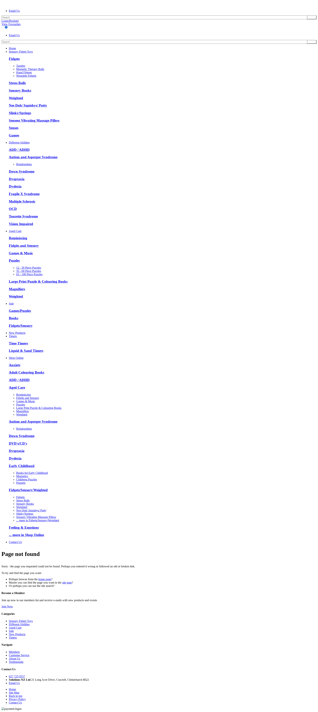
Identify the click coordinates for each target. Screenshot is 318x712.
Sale (11, 303)
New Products (17, 332)
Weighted (16, 98)
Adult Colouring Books (26, 372)
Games (14, 135)
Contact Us (15, 542)
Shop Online (16, 357)
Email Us (14, 10)
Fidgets (14, 59)
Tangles (20, 65)
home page (44, 579)
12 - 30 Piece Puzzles (28, 267)
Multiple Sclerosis (22, 201)
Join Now (7, 606)
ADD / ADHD (19, 150)
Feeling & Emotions (24, 527)
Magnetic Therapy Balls (30, 69)
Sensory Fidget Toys (21, 51)
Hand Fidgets (24, 72)
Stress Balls (17, 83)
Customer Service (19, 655)
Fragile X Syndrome (24, 194)
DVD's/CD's (18, 443)
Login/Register (10, 20)
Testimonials (16, 661)
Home (12, 48)
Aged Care (15, 231)
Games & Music (21, 253)
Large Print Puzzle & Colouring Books (38, 281)
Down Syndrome (21, 171)
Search (312, 17)
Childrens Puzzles (26, 479)
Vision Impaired (21, 224)
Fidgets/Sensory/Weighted (28, 490)
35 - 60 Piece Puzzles (28, 271)
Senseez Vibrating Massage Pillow (34, 120)
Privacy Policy (17, 699)
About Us (14, 658)
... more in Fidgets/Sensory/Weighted (37, 520)
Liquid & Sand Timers (26, 351)
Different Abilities (19, 142)
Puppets (20, 482)
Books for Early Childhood (32, 472)
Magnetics (22, 476)
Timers (13, 336)
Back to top (15, 695)
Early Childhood (21, 466)
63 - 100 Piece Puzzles (29, 274)
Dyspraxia (16, 179)
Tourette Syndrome (23, 216)
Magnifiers (17, 289)
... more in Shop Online (26, 535)
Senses (13, 128)
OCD (13, 209)
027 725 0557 (17, 676)
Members (14, 651)
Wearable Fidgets (26, 75)
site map (67, 582)
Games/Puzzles (20, 311)
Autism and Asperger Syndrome (33, 157)
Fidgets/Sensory (21, 326)
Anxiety (15, 365)
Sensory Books (20, 90)
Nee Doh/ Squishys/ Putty (28, 105)
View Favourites (11, 24)
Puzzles (14, 260)
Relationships (24, 164)
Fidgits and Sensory (24, 246)
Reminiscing (18, 238)
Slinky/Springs (20, 113)
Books (13, 318)
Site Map (14, 692)
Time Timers (18, 343)
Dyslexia (15, 186)
